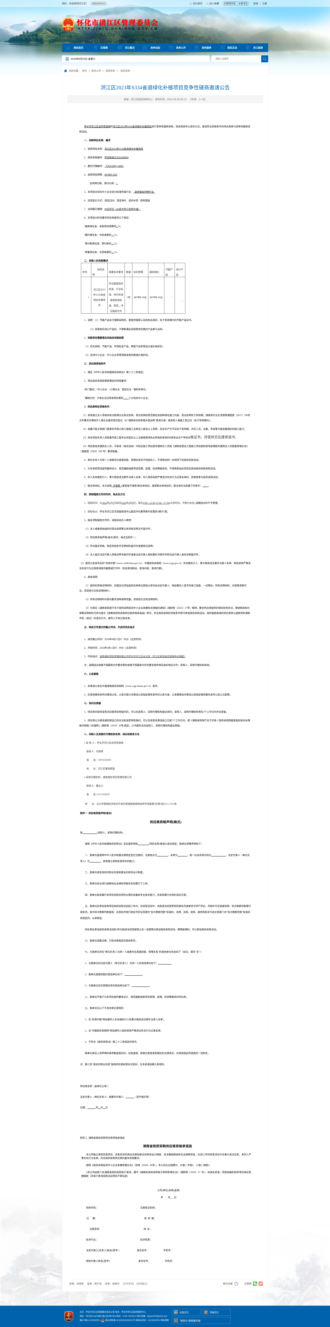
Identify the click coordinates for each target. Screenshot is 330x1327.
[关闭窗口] (141, 1283)
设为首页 (197, 3)
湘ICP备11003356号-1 (90, 1320)
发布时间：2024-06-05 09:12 (171, 99)
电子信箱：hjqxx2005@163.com (152, 1316)
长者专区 (243, 3)
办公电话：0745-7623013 (124, 1316)
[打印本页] (128, 1283)
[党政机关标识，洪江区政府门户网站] (69, 1322)
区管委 (104, 47)
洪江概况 (130, 47)
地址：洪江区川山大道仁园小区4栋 (96, 1316)
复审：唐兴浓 (94, 1283)
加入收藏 (214, 3)
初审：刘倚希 (76, 1283)
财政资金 (110, 70)
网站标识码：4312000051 (148, 1320)
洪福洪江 (214, 1312)
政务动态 (155, 47)
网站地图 (165, 1320)
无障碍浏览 (230, 3)
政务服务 (206, 47)
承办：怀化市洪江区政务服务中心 (130, 1312)
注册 (264, 3)
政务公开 (181, 47)
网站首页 (78, 47)
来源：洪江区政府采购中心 (138, 99)
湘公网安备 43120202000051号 (120, 1320)
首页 (84, 70)
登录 (255, 3)
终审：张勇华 (112, 1283)
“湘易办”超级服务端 (189, 1320)
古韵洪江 (184, 1312)
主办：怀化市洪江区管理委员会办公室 (97, 1312)
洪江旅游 (258, 47)
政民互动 (232, 47)
